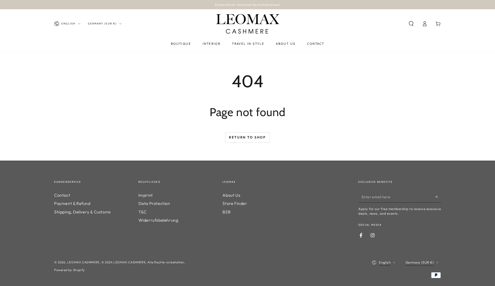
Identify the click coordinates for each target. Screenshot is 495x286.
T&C (142, 211)
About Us (231, 195)
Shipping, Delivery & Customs (82, 211)
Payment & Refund (72, 203)
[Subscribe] (438, 196)
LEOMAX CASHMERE (83, 262)
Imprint (145, 195)
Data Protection (154, 203)
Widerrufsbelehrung (158, 220)
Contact (62, 195)
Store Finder (234, 203)
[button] (411, 23)
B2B (226, 211)
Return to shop (247, 137)
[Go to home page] (247, 23)
